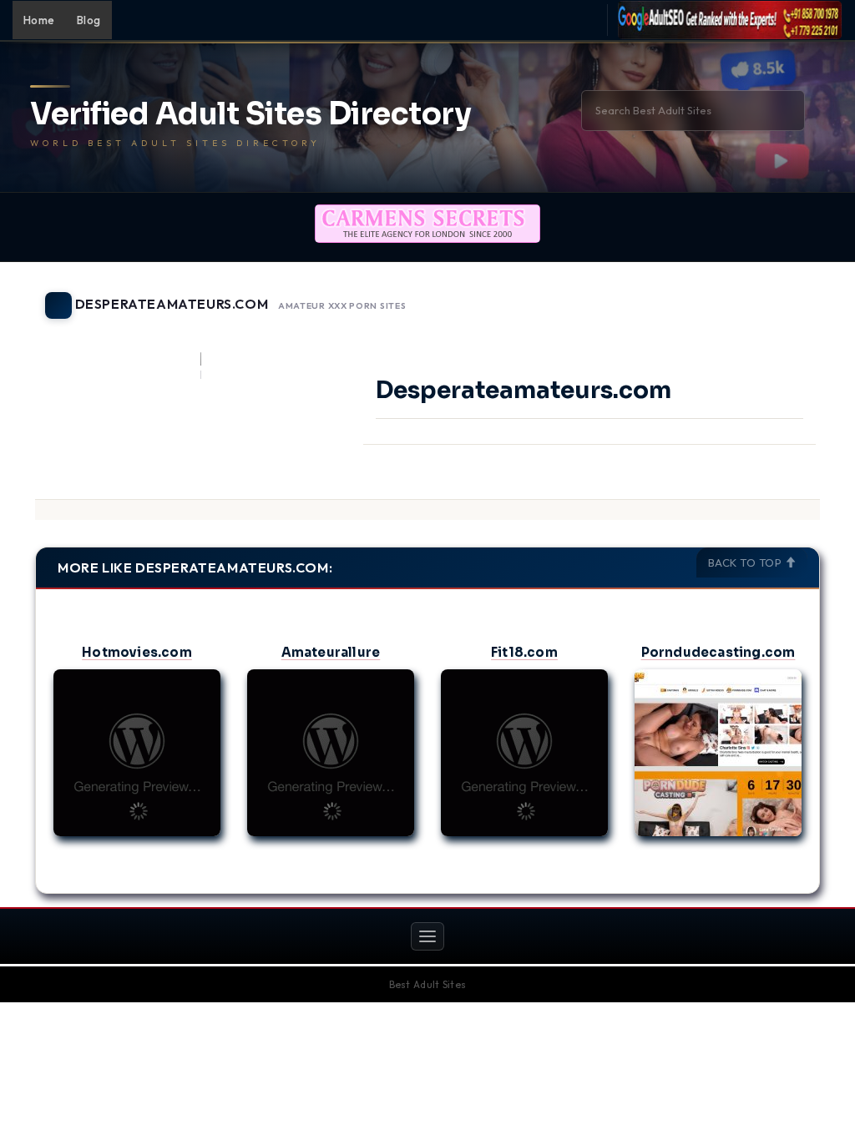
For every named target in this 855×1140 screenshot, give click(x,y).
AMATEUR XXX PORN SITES (342, 306)
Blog (89, 20)
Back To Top (746, 562)
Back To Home (776, 295)
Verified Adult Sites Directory (250, 114)
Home (39, 20)
